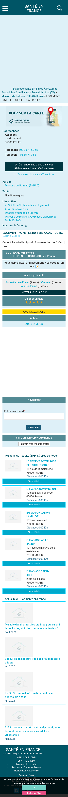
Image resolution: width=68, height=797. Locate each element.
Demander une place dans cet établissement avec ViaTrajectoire (34, 166)
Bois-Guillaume (28, 286)
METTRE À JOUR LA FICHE (34, 292)
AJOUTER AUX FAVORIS (34, 312)
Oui (60, 242)
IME (27, 760)
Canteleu (46, 282)
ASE (19, 757)
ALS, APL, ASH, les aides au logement (27, 205)
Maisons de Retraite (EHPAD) (22, 185)
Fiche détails (34, 481)
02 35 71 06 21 (29, 154)
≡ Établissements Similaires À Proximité (34, 88)
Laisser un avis (34, 298)
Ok (34, 787)
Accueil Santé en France (15, 92)
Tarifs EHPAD (13, 220)
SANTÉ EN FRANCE (23, 749)
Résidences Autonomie (26, 770)
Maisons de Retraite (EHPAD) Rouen (22, 96)
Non (5, 246)
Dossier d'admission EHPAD (21, 212)
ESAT (21, 760)
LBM (32, 760)
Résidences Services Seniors (26, 767)
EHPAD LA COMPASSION (41, 488)
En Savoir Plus (34, 793)
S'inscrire (33, 427)
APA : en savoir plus (16, 209)
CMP (33, 757)
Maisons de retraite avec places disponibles (30, 216)
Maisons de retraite (26, 764)
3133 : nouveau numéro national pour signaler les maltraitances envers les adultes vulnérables (33, 731)
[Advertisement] (34, 51)
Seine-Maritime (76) (43, 92)
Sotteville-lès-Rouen (17, 282)
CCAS (26, 757)
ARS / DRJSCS (34, 324)
